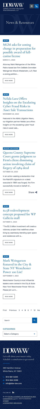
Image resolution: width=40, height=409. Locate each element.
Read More (9, 80)
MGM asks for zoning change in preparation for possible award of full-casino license (19, 50)
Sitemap (6, 401)
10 (34, 310)
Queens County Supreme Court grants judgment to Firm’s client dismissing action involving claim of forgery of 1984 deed (19, 160)
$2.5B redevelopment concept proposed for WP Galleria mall (19, 214)
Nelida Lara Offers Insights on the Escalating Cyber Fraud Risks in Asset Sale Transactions (19, 104)
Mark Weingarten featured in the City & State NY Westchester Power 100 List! (17, 266)
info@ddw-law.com (14, 383)
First (5, 310)
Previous (13, 310)
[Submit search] (34, 320)
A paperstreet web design (12, 403)
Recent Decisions (11, 148)
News (6, 40)
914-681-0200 (12, 377)
